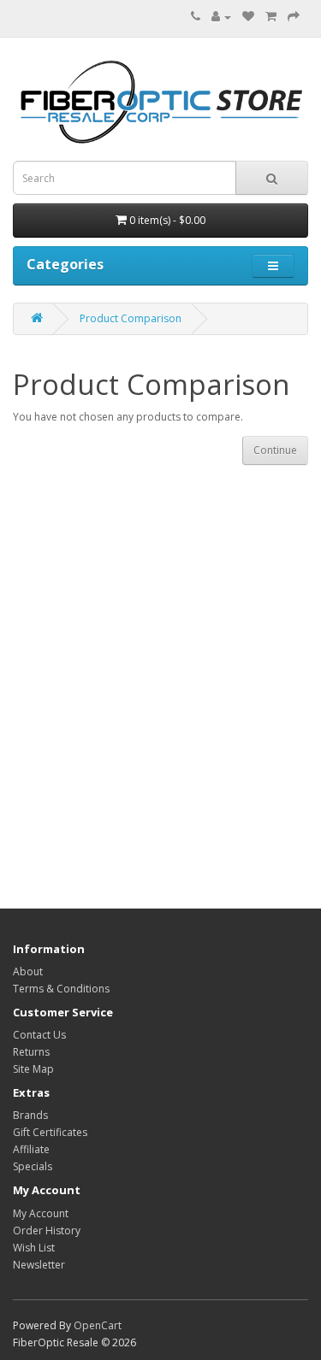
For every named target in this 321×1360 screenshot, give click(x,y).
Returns (31, 1052)
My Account (40, 1213)
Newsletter (39, 1264)
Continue (275, 450)
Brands (30, 1115)
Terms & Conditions (61, 988)
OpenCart (98, 1325)
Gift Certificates (50, 1132)
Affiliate (31, 1149)
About (28, 971)
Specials (32, 1166)
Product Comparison (130, 318)
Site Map (33, 1069)
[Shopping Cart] (270, 16)
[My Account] (221, 16)
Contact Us (39, 1034)
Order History (46, 1230)
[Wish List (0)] (248, 16)
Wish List (34, 1247)
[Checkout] (294, 16)
